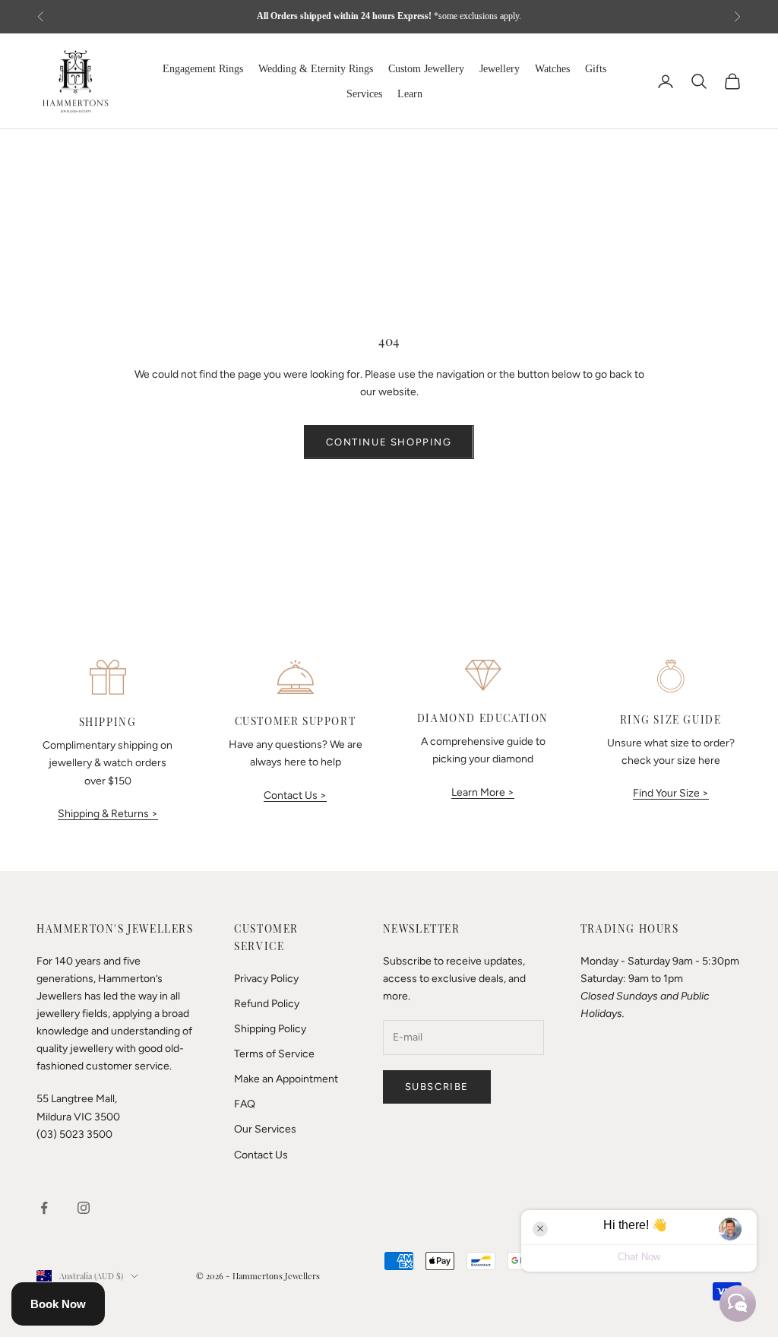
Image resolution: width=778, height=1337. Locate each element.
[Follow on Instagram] (83, 1207)
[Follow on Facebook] (44, 1207)
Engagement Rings (203, 68)
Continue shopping (388, 442)
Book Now (58, 1303)
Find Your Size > (671, 793)
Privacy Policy (266, 978)
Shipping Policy (270, 1028)
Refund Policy (266, 1003)
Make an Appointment (286, 1078)
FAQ (244, 1104)
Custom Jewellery (426, 68)
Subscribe (437, 1086)
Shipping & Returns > (108, 813)
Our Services (265, 1129)
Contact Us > (295, 795)
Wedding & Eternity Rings (315, 68)
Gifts (595, 68)
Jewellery (499, 68)
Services (364, 94)
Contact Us (261, 1154)
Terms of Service (274, 1053)
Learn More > (482, 792)
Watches (552, 68)
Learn (409, 94)
